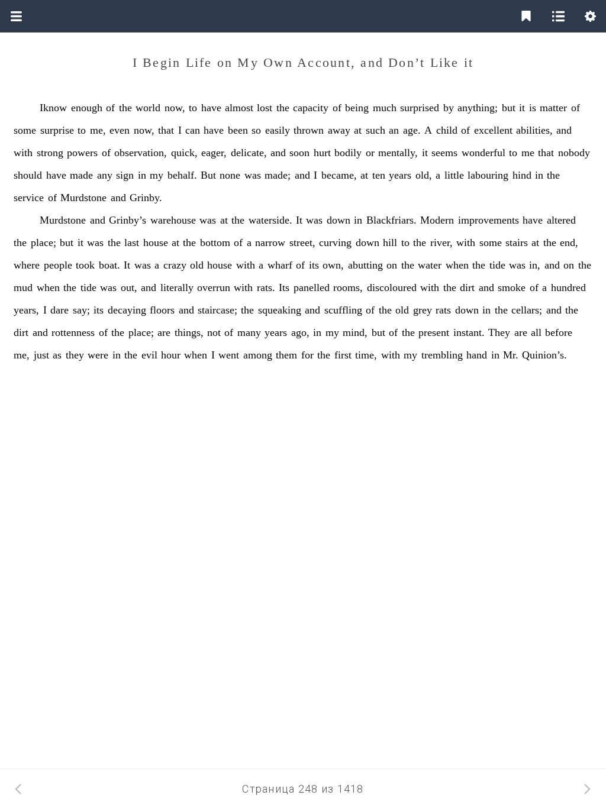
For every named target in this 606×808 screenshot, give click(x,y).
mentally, (398, 153)
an (394, 130)
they (75, 355)
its (314, 265)
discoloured (392, 287)
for (307, 355)
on (391, 265)
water (429, 265)
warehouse (173, 220)
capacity (310, 108)
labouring (488, 175)
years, (26, 310)
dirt (467, 287)
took (85, 265)
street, (302, 242)
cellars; (526, 310)
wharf (279, 265)
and (564, 130)
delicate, (249, 153)
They (499, 332)
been (238, 130)
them (286, 355)
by (448, 108)
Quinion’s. (544, 355)
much (385, 108)
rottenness (73, 332)
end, (569, 242)
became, (339, 175)
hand (476, 355)
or (370, 153)
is (532, 108)
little (454, 175)
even (119, 130)
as (57, 355)
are (163, 332)
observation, (140, 153)
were (98, 355)
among (257, 355)
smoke (512, 287)
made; (278, 175)
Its (284, 287)
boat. (109, 265)
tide (497, 265)
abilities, (534, 130)
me (527, 153)
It (299, 220)
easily (277, 130)
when (457, 265)
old (197, 265)
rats (443, 310)
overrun (213, 287)
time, (366, 355)
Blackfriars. (391, 220)
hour (170, 355)
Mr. (510, 355)
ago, (300, 332)
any (104, 175)
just (41, 355)
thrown (309, 130)
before (558, 332)
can (192, 130)
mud (23, 287)
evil (149, 355)
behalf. (182, 175)
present (433, 332)
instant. (469, 332)
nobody (574, 153)
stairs (516, 242)
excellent (493, 130)
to (193, 108)
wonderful (483, 153)
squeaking (279, 310)
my (156, 175)
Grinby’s (127, 220)
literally (177, 287)
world (148, 108)
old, (423, 175)
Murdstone (83, 197)
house (155, 242)
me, (98, 130)
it (522, 108)
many (249, 332)
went (228, 355)
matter (553, 108)
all (536, 332)
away (339, 130)
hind (521, 175)
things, (189, 332)
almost (239, 108)
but (508, 108)
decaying (127, 310)
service (29, 197)
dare (59, 310)
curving (335, 242)
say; (81, 310)
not (214, 332)
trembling (442, 355)
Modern (437, 220)
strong (50, 153)
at (358, 130)
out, (129, 287)
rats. (266, 287)
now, (175, 108)
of (110, 108)
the (125, 108)
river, (441, 242)
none (230, 175)
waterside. (270, 220)
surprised (419, 108)
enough (86, 108)
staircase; (217, 310)
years (400, 175)
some (25, 130)
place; (43, 242)
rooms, (348, 287)
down (338, 220)
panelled (312, 287)
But (208, 175)
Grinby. (146, 197)
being (357, 108)
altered (561, 220)
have (211, 108)
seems (444, 153)
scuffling (343, 310)
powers (82, 153)
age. (412, 130)
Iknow (53, 108)
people (58, 265)
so (256, 130)
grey (422, 310)
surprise (57, 130)
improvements (488, 220)
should (28, 175)
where (27, 265)
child (446, 130)
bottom (215, 242)
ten (378, 175)
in (142, 175)
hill (390, 242)
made (81, 175)
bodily (348, 153)
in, (534, 265)
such (375, 130)
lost (264, 108)
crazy (174, 265)
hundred (568, 287)
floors (162, 310)
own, (333, 265)
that (166, 130)
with (23, 153)
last (131, 242)
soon (299, 153)
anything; (477, 108)
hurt (322, 153)
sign (125, 175)
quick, (184, 153)
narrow (270, 242)
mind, (355, 332)
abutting (365, 265)
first (343, 355)
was (252, 175)
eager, (214, 153)
